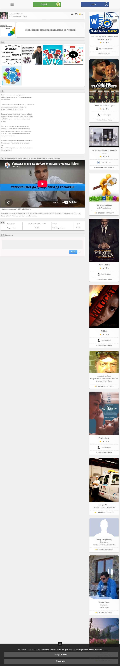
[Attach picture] (80, 254)
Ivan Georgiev (106, 115)
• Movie (109, 120)
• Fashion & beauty (107, 167)
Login (93, 4)
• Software (106, 54)
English (44, 4)
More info (60, 661)
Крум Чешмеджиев (106, 48)
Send (73, 252)
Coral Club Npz (106, 162)
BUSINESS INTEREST (106, 213)
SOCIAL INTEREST (106, 550)
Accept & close (60, 654)
